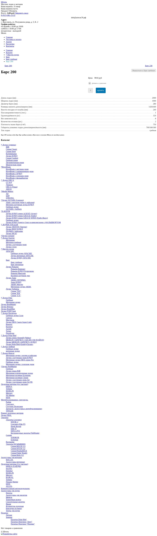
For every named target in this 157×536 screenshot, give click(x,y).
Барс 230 (148, 66)
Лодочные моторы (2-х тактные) (14, 464)
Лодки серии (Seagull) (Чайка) (18, 338)
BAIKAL (9, 477)
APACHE (10, 251)
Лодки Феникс (7, 307)
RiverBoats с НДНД (14, 174)
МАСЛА (9, 460)
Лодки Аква (11, 278)
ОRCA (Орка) (11, 187)
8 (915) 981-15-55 (8, 15)
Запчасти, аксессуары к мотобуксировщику (24, 409)
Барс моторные (17, 265)
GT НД (9, 182)
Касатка (9, 327)
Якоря (8, 504)
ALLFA (9, 486)
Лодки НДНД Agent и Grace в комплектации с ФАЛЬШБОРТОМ (33, 222)
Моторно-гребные (13, 242)
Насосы (9, 493)
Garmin (9, 435)
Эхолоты (4, 418)
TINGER (9, 411)
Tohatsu (9, 389)
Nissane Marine (12, 482)
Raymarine (10, 442)
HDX (8, 398)
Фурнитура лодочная (15, 506)
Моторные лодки (13, 302)
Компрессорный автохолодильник (15, 488)
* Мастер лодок (12, 55)
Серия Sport (11, 151)
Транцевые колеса (13, 500)
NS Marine (10, 395)
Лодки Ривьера (12, 267)
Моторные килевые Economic (18, 375)
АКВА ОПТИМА (18, 280)
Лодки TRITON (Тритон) (16, 227)
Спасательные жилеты (15, 502)
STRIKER (15, 437)
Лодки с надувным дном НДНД (19, 358)
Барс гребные (11, 59)
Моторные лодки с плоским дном (20, 364)
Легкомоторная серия (15, 163)
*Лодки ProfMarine (9, 367)
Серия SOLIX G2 (18, 449)
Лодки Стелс (11, 247)
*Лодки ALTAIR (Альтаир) (12, 200)
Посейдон (10, 333)
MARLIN (10, 391)
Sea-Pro (9, 469)
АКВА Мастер (17, 284)
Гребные (9, 300)
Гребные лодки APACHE (21, 253)
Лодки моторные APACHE (22, 256)
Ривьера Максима (18, 273)
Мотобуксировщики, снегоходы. (14, 400)
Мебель (9, 497)
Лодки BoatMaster (8, 304)
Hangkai (9, 471)
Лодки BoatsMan (8, 309)
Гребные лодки (12, 207)
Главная (9, 50)
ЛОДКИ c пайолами (14, 231)
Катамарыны (11, 154)
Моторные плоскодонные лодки (19, 373)
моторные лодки (13, 351)
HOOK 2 (14, 422)
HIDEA (9, 386)
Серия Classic (11, 149)
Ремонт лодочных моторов (12, 413)
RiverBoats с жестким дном (17, 169)
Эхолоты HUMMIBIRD (16, 444)
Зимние (9, 517)
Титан (8, 331)
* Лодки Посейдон (9, 313)
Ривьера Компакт (18, 269)
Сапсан (9, 318)
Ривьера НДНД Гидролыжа (22, 271)
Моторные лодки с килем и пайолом (21, 355)
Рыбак (8, 402)
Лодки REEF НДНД (14, 229)
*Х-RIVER (5, 211)
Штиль (4, 2)
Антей (8, 329)
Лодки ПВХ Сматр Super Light (19, 322)
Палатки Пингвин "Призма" (23, 524)
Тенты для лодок (13, 511)
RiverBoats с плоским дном (17, 176)
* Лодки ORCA (7, 180)
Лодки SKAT (11, 233)
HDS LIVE (15, 431)
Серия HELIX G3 (18, 446)
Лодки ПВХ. (6, 415)
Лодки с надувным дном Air (18, 380)
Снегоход (10, 404)
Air (7, 194)
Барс (8, 57)
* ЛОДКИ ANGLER (9, 225)
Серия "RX (15, 293)
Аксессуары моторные (15, 462)
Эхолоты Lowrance (14, 420)
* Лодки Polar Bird (8, 335)
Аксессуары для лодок (10, 491)
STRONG (10, 198)
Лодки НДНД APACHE (21, 258)
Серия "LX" (16, 296)
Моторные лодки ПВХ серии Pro (20, 360)
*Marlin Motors (7, 191)
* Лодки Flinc (6, 298)
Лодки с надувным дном (16, 245)
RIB (7, 147)
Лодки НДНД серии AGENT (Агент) (21, 214)
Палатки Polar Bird (18, 520)
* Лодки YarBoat (8, 347)
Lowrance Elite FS (18, 424)
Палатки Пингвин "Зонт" (21, 522)
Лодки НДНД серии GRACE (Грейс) (21, 216)
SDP (8, 196)
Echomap (14, 440)
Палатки (4, 513)
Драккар (9, 185)
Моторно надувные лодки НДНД (20, 205)
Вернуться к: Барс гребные (143, 70)
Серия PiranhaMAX (19, 451)
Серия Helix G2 (17, 455)
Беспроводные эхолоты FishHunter (25, 433)
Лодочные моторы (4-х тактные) (14, 384)
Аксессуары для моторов (11, 457)
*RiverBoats (6, 167)
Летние (9, 515)
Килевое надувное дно (20, 276)
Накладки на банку (14, 508)
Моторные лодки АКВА (21, 287)
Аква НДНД (16, 282)
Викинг (9, 324)
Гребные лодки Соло (14, 316)
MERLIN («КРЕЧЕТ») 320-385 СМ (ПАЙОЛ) (25, 340)
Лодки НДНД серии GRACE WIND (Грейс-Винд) (27, 218)
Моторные (10, 240)
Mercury (9, 393)
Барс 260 (8, 66)
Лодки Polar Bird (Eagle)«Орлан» (19, 344)
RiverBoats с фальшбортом (17, 178)
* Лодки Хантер (7, 238)
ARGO (9, 189)
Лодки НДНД (11, 156)
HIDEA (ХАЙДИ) (13, 466)
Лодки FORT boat (8, 311)
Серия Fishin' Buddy (19, 453)
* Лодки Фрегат (7, 353)
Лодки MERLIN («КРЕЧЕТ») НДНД (21, 342)
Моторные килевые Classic (17, 378)
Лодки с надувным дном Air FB (19, 382)
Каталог (9, 52)
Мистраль (10, 320)
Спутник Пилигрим (14, 406)
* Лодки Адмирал (8, 145)
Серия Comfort (12, 158)
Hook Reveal (16, 426)
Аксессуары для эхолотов (16, 495)
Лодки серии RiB (13, 371)
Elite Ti (13, 429)
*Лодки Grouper (7, 236)
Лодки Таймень (12, 289)
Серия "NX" (16, 291)
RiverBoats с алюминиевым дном (19, 171)
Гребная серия (12, 160)
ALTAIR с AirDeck (14, 209)
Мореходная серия (13, 165)
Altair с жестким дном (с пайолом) (20, 202)
